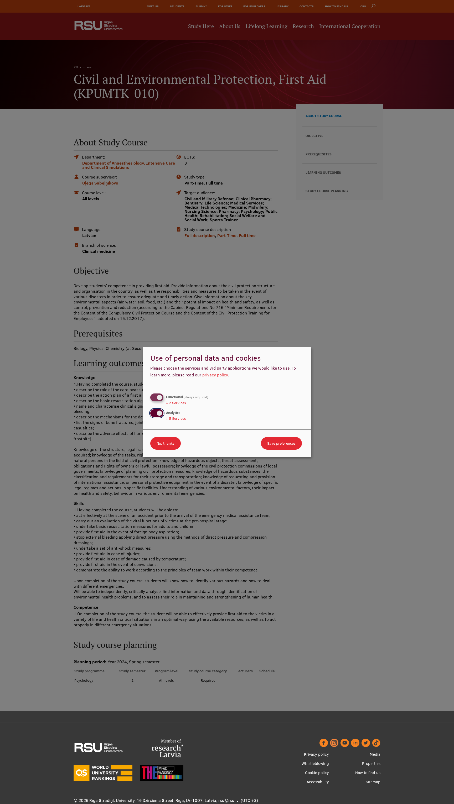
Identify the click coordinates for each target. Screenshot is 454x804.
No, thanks (165, 443)
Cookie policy (317, 772)
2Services (176, 403)
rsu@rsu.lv (228, 800)
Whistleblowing (315, 763)
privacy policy (215, 375)
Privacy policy (316, 754)
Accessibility (318, 782)
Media (375, 754)
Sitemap (373, 782)
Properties (371, 763)
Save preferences (281, 443)
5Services (176, 418)
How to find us (367, 772)
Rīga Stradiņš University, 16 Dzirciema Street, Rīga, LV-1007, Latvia (152, 800)
